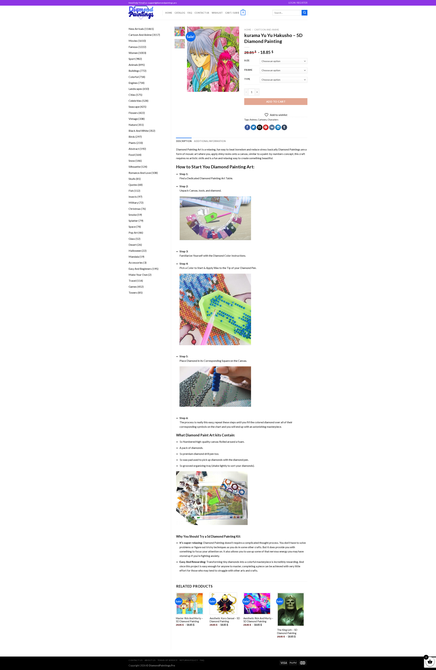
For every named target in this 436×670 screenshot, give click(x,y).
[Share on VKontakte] (272, 127)
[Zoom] (191, 87)
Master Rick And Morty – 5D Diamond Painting (189, 620)
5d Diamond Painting (221, 536)
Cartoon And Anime (266, 29)
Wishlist (217, 12)
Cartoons (262, 119)
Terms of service (168, 660)
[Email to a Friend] (259, 127)
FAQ (190, 12)
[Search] (304, 13)
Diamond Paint (197, 435)
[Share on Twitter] (253, 127)
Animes (253, 119)
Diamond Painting (228, 166)
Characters (273, 119)
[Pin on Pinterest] (266, 127)
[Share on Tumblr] (284, 127)
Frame (248, 70)
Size (247, 60)
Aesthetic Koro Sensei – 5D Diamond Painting (225, 620)
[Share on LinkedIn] (278, 127)
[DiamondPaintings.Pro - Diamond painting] (143, 13)
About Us (150, 660)
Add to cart (275, 101)
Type (247, 79)
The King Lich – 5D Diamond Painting (287, 631)
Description (184, 141)
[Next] (234, 59)
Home (168, 12)
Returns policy (189, 660)
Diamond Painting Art (188, 149)
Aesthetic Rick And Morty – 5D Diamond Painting (258, 620)
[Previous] (192, 59)
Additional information (210, 141)
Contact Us (201, 12)
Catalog (180, 12)
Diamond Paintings (289, 149)
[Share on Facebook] (247, 127)
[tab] (184, 141)
